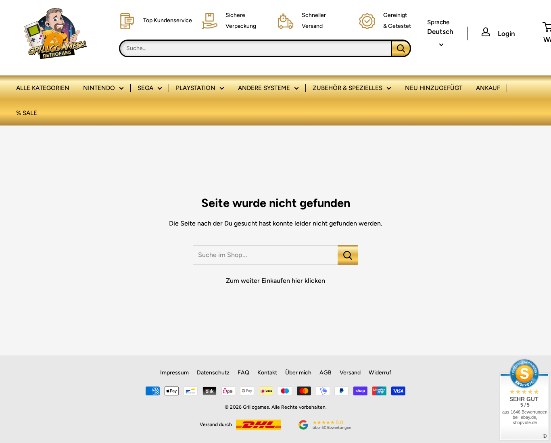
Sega (145, 88)
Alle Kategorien (42, 88)
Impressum (174, 372)
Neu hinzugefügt (433, 88)
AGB (325, 372)
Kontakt (267, 372)
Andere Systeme (264, 88)
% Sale (26, 113)
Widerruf (380, 372)
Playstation (195, 88)
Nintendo (99, 88)
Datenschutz (213, 372)
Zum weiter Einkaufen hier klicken (275, 280)
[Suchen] (401, 48)
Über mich (298, 372)
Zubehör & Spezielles (347, 88)
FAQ (243, 372)
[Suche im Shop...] (348, 255)
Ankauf (488, 88)
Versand (350, 372)
